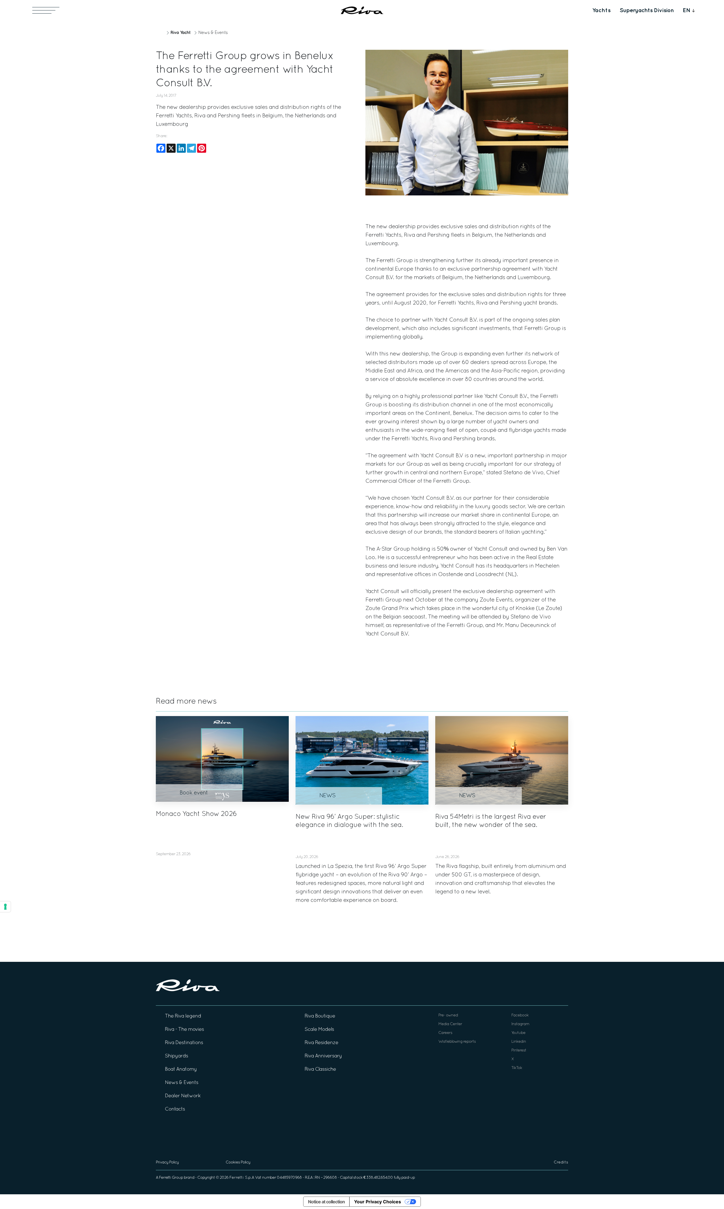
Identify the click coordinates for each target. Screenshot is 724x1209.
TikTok (516, 1068)
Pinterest (518, 1050)
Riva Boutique (320, 1016)
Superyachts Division (647, 10)
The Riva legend (183, 1016)
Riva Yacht (180, 33)
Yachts (601, 10)
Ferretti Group (171, 1178)
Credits (561, 1162)
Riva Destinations (184, 1042)
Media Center (450, 1024)
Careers (445, 1033)
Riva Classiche (320, 1069)
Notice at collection (326, 1201)
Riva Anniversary (323, 1056)
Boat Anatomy (181, 1069)
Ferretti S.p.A (241, 1178)
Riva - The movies (184, 1029)
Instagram (520, 1024)
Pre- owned (448, 1015)
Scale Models (319, 1029)
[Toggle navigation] (46, 10)
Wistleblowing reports (457, 1042)
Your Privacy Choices (377, 1201)
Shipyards (176, 1056)
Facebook (520, 1015)
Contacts (175, 1109)
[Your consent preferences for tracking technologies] (5, 906)
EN (687, 10)
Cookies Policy (238, 1162)
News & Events (213, 33)
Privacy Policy (167, 1162)
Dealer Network (183, 1096)
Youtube (518, 1033)
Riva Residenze (321, 1042)
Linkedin (518, 1042)
